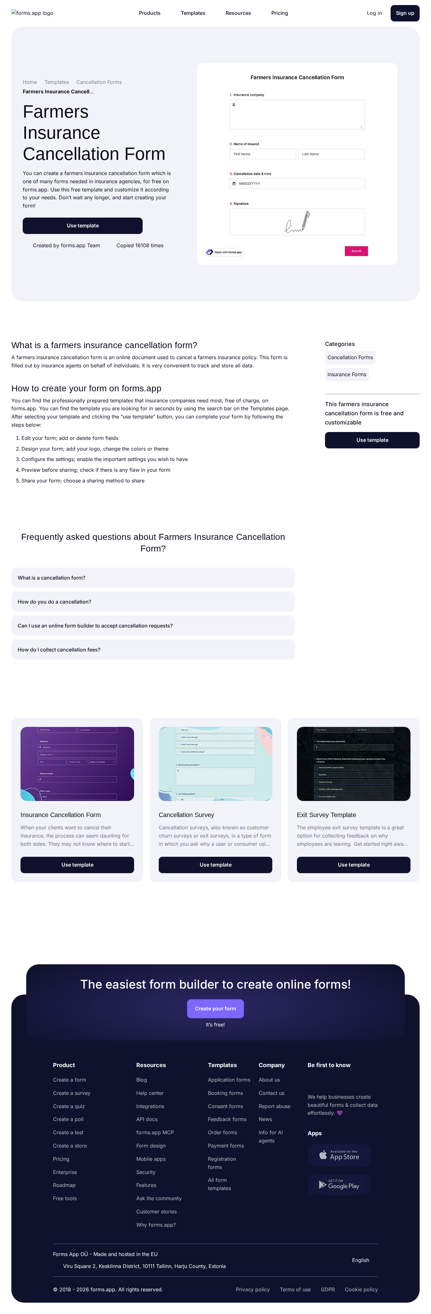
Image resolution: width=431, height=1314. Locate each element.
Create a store (70, 1145)
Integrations (150, 1106)
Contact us (271, 1093)
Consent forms (225, 1106)
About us (269, 1080)
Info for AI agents (271, 1136)
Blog (141, 1080)
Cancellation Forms (350, 357)
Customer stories (156, 1211)
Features (146, 1185)
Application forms (229, 1080)
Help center (150, 1093)
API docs (146, 1119)
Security (146, 1172)
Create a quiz (69, 1106)
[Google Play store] (343, 1185)
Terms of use (295, 1289)
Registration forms (222, 1163)
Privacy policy (253, 1289)
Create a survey (72, 1093)
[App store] (343, 1156)
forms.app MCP (155, 1132)
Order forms (222, 1132)
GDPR (328, 1289)
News (265, 1119)
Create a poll (68, 1119)
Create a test (68, 1132)
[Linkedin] (313, 1081)
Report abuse (274, 1106)
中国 (356, 1243)
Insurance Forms (347, 374)
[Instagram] (327, 1081)
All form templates (219, 1184)
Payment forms (226, 1145)
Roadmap (64, 1185)
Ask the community (159, 1198)
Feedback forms (227, 1119)
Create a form (69, 1080)
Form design (151, 1145)
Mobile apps (151, 1159)
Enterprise (65, 1172)
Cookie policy (361, 1289)
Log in (374, 13)
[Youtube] (354, 1081)
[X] (340, 1081)
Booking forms (225, 1093)
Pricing (61, 1159)
